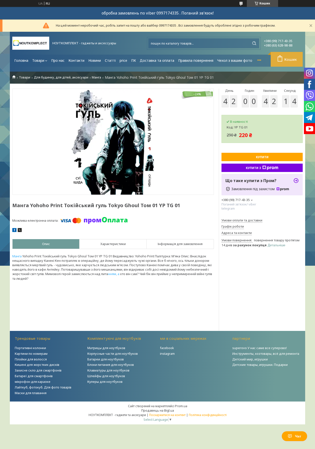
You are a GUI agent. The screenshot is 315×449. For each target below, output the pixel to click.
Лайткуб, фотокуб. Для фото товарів (43, 387)
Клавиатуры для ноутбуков (108, 370)
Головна (21, 60)
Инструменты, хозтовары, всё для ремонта (265, 353)
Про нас (57, 60)
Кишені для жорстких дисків (37, 364)
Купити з (253, 168)
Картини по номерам (31, 353)
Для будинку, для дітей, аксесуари (61, 77)
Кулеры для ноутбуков (105, 381)
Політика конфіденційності (208, 415)
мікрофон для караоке (32, 381)
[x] (20, 231)
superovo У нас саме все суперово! (259, 348)
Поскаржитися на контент (167, 415)
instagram (167, 353)
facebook (167, 348)
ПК (133, 60)
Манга (96, 77)
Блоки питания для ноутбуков (110, 364)
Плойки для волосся (31, 359)
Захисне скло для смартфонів (38, 370)
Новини (94, 60)
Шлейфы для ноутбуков (106, 376)
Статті (110, 60)
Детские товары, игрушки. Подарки (260, 364)
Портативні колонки (30, 348)
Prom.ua (181, 406)
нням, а (114, 274)
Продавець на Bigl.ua (157, 410)
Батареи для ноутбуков (105, 359)
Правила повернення (195, 60)
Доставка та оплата (157, 60)
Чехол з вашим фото (234, 60)
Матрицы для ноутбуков (106, 348)
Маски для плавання (31, 393)
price (123, 60)
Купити (262, 157)
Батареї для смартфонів (34, 376)
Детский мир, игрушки (250, 359)
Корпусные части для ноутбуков (112, 353)
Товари (38, 60)
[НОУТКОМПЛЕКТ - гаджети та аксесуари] (30, 43)
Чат (298, 436)
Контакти (76, 60)
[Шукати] (254, 43)
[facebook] (14, 231)
